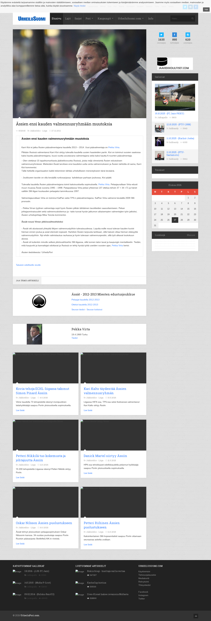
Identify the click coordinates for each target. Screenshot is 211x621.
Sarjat (78, 18)
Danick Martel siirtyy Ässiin (105, 456)
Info (150, 18)
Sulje (206, 9)
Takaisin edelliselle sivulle (28, 265)
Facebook (143, 592)
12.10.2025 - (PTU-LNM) (179, 124)
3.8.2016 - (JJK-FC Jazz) (36, 571)
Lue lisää (20, 410)
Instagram (143, 595)
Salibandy (174, 128)
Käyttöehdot (144, 571)
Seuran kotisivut (94, 309)
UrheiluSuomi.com (129, 18)
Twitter (141, 598)
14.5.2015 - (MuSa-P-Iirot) (37, 582)
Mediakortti (143, 578)
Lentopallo (32, 598)
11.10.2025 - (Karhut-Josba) (180, 138)
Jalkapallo (162, 117)
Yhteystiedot (144, 585)
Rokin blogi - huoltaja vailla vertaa (106, 571)
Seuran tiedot (78, 309)
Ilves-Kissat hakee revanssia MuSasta (107, 594)
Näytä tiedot (79, 5)
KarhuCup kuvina (96, 582)
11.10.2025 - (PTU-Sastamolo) (175, 153)
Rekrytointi (143, 581)
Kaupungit (104, 18)
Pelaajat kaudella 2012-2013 (85, 299)
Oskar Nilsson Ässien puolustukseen (44, 523)
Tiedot (75, 338)
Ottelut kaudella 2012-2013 (85, 304)
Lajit (68, 18)
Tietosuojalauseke (147, 575)
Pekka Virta (113, 147)
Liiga (44, 130)
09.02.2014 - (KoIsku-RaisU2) (39, 594)
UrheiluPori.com (30, 615)
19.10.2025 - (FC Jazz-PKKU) (169, 113)
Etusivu (56, 18)
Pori (88, 18)
